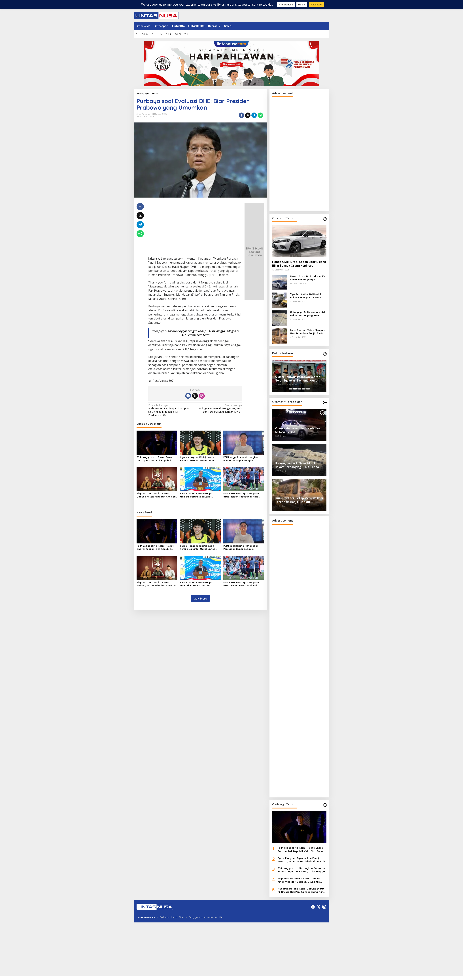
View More (200, 598)
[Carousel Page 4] (303, 388)
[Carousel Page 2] (295, 388)
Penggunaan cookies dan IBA (205, 917)
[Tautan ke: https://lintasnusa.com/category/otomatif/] (325, 402)
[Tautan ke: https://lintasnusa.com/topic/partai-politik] (325, 354)
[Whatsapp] (260, 115)
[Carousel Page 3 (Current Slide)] (299, 388)
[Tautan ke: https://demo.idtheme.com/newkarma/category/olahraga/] (325, 805)
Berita (139, 116)
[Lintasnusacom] (156, 15)
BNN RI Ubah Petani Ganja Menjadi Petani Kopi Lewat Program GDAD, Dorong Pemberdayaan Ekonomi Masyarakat (196, 495)
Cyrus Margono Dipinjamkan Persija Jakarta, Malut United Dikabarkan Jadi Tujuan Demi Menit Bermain (197, 459)
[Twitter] (195, 396)
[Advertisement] (195, 229)
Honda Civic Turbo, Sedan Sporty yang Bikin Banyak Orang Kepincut (299, 263)
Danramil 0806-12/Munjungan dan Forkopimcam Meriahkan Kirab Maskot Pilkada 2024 (298, 379)
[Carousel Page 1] (290, 388)
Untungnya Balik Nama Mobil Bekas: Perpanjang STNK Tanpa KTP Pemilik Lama (307, 314)
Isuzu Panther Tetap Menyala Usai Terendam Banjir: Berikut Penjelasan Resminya (307, 332)
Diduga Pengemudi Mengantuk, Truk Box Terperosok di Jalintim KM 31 (220, 408)
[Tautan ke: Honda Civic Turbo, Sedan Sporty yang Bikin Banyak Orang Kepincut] (299, 241)
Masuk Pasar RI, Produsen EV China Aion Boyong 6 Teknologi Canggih (307, 278)
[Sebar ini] (241, 115)
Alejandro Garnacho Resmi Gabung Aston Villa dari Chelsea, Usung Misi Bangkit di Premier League (156, 495)
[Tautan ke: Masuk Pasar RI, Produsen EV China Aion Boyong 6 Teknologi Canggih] (279, 282)
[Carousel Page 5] (308, 388)
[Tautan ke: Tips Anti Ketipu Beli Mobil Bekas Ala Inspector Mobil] (279, 300)
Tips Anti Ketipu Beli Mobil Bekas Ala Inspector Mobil (306, 296)
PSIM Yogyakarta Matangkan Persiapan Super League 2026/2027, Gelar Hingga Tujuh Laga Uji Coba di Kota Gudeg (241, 459)
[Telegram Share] (254, 115)
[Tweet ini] (247, 115)
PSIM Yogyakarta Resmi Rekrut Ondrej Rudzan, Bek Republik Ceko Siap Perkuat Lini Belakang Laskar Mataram (156, 459)
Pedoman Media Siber (172, 917)
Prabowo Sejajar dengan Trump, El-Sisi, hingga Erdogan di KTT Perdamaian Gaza (202, 333)
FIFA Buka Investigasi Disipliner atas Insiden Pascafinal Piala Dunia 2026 (241, 495)
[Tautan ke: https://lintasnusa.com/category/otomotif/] (325, 219)
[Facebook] (188, 396)
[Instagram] (202, 396)
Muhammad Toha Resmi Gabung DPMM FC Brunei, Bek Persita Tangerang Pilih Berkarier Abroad (301, 890)
